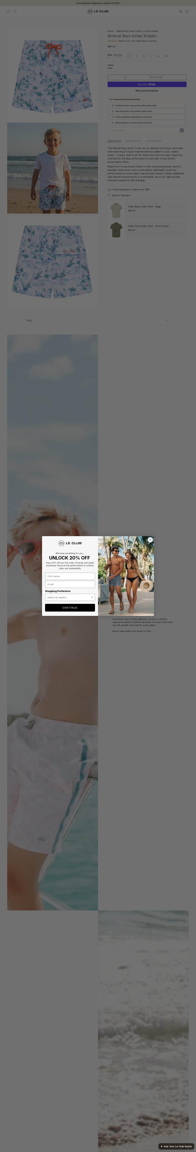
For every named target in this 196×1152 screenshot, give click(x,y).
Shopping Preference (57, 591)
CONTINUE (70, 607)
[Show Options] (92, 597)
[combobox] (69, 597)
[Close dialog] (150, 539)
